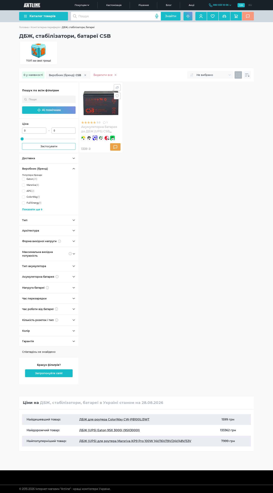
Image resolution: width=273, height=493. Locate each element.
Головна (24, 27)
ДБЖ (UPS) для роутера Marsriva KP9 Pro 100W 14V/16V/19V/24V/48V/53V (135, 441)
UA (241, 5)
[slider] (22, 138)
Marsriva (33, 185)
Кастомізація (113, 5)
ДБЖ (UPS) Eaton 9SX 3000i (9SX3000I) (109, 430)
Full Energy (34, 202)
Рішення (144, 5)
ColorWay (33, 196)
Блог (169, 5)
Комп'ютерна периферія (45, 27)
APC (30, 191)
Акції (191, 5)
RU (250, 5)
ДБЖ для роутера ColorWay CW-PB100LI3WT (114, 419)
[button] (49, 110)
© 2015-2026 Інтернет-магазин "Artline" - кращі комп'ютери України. (64, 489)
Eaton (32, 179)
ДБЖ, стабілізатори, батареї (78, 27)
